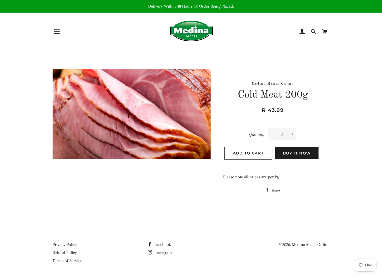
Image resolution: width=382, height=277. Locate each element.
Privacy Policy (65, 244)
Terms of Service (67, 260)
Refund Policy (65, 252)
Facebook (162, 244)
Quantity (256, 134)
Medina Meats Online (310, 244)
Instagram (162, 252)
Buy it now (297, 153)
